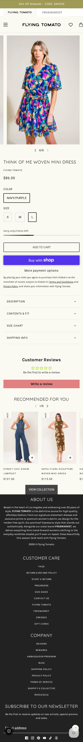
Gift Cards (41, 624)
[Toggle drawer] (5, 24)
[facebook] (26, 738)
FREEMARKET (41, 611)
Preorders (42, 585)
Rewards (41, 650)
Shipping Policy (41, 669)
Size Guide (41, 592)
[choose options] (32, 457)
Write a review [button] (42, 384)
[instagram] (32, 738)
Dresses (41, 617)
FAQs (42, 566)
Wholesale (41, 695)
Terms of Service (41, 682)
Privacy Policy (41, 675)
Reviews (41, 644)
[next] (47, 405)
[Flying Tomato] (41, 25)
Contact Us (41, 598)
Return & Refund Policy (41, 573)
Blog (42, 663)
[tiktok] (50, 738)
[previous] (35, 150)
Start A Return (42, 579)
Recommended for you (41, 399)
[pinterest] (38, 738)
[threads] (56, 738)
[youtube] (44, 738)
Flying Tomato (12, 170)
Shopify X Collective (41, 688)
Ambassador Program (41, 656)
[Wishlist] (71, 24)
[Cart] (81, 25)
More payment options (41, 270)
